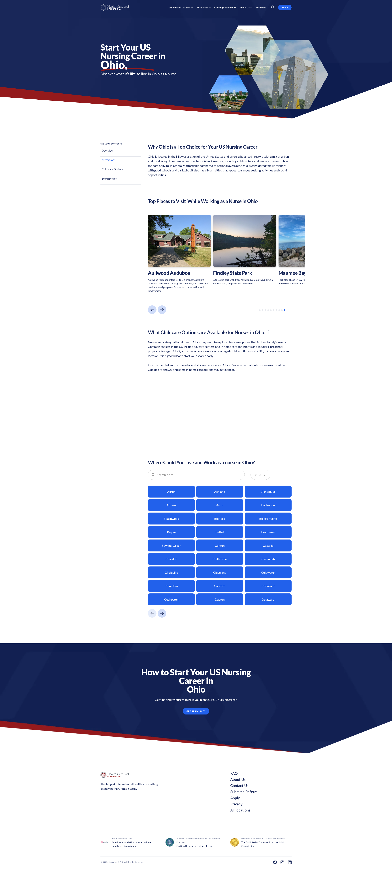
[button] (181, 7)
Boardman (268, 532)
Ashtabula (268, 491)
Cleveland (219, 572)
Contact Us (239, 786)
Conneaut (268, 586)
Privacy (236, 804)
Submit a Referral (244, 792)
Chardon (171, 559)
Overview (107, 150)
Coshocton (171, 599)
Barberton (268, 505)
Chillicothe (220, 559)
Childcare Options (112, 169)
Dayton (220, 599)
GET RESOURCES (196, 711)
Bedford (219, 518)
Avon (219, 505)
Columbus (171, 586)
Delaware (268, 599)
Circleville (171, 572)
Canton (220, 545)
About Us (237, 780)
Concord (219, 586)
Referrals (261, 7)
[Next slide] (162, 309)
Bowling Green (171, 545)
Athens (171, 505)
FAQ (234, 773)
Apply (235, 798)
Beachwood (171, 518)
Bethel (219, 532)
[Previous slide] (152, 309)
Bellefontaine (268, 518)
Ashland (219, 491)
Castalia (268, 545)
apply (285, 7)
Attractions (108, 160)
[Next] (162, 613)
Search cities (109, 178)
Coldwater (268, 572)
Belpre (171, 532)
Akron (171, 491)
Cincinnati (268, 559)
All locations (240, 810)
